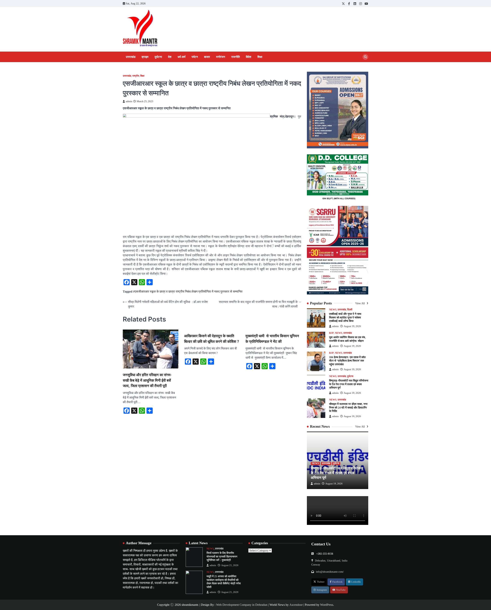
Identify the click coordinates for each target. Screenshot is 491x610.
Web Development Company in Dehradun (241, 604)
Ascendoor (296, 604)
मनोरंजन (220, 56)
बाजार (207, 56)
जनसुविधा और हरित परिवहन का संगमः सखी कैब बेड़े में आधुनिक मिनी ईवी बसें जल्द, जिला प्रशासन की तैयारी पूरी (147, 380)
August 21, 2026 (229, 565)
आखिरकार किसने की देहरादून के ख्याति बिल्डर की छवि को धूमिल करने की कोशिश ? (211, 339)
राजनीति (235, 56)
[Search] (365, 57)
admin (129, 101)
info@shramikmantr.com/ (330, 571)
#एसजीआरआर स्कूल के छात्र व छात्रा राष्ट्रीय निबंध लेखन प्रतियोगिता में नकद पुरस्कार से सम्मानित (187, 291)
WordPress (326, 604)
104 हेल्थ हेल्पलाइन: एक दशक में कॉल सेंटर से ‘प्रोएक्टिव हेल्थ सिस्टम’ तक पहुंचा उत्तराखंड (347, 361)
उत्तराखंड (130, 56)
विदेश (248, 56)
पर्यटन (195, 56)
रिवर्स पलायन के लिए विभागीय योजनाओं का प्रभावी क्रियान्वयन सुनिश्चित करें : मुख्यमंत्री (222, 556)
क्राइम (145, 56)
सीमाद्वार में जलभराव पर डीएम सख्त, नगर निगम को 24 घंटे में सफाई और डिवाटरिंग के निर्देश (348, 407)
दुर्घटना (158, 56)
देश (169, 56)
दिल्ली (349, 309)
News (332, 309)
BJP (331, 333)
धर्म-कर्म (181, 56)
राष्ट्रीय (135, 76)
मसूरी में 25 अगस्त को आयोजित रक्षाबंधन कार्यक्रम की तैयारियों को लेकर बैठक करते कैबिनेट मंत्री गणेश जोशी (224, 582)
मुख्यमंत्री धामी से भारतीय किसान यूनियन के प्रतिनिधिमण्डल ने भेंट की (272, 339)
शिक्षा (259, 56)
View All (360, 303)
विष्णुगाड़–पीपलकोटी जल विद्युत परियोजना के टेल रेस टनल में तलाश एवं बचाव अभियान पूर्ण (348, 384)
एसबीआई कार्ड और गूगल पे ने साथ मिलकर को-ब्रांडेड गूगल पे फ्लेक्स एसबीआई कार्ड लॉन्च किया (345, 317)
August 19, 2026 (352, 326)
